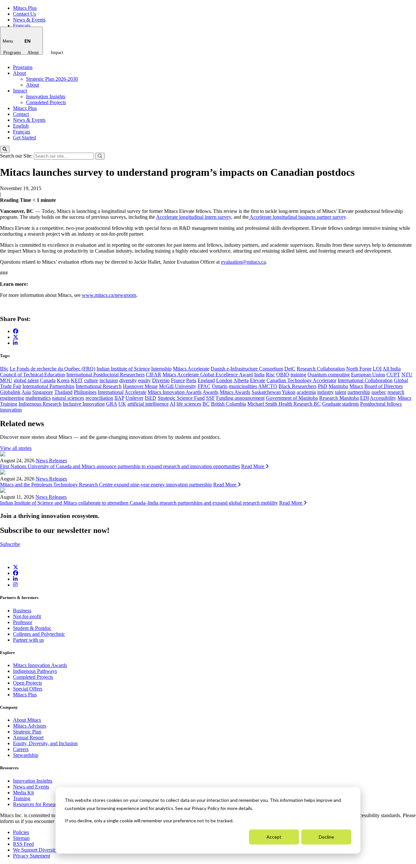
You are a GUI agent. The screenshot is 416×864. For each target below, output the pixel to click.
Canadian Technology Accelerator (301, 380)
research (395, 392)
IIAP (119, 398)
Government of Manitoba (292, 398)
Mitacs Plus (25, 8)
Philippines (85, 392)
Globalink (10, 392)
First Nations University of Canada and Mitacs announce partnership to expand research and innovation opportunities (120, 466)
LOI (377, 368)
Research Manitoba (339, 398)
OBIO (282, 374)
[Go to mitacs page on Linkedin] (15, 343)
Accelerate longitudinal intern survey (193, 217)
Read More (253, 466)
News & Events (29, 19)
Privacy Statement (31, 855)
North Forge (358, 368)
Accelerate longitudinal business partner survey (297, 217)
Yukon (288, 392)
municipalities (243, 386)
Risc (270, 374)
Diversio (161, 380)
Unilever (134, 398)
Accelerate (135, 392)
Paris (191, 380)
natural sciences (68, 398)
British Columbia (228, 404)
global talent (26, 380)
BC (206, 404)
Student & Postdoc (32, 628)
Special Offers (27, 688)
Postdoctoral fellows (381, 404)
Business (22, 610)
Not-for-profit (27, 616)
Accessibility (383, 398)
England (206, 380)
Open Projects (27, 683)
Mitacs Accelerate (191, 368)
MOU (6, 380)
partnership (358, 392)
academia (306, 392)
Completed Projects (46, 102)
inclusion (108, 380)
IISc (4, 368)
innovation (11, 409)
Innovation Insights (45, 96)
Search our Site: (17, 156)
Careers (21, 749)
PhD (322, 386)
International (111, 392)
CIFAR (153, 374)
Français (21, 25)
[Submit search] (100, 156)
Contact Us (24, 14)
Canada (48, 380)
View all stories (16, 448)
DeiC (289, 368)
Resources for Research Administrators (53, 804)
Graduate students (340, 404)
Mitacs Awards (235, 392)
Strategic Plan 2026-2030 (52, 79)
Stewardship (25, 755)
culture (91, 380)
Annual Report (28, 737)
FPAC (204, 386)
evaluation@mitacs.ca (243, 262)
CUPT (393, 374)
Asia (26, 392)
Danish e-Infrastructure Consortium (247, 368)
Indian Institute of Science (123, 368)
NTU (406, 374)
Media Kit (23, 792)
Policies (21, 832)
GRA (111, 404)
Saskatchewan (266, 392)
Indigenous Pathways (35, 671)
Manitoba (338, 386)
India (259, 374)
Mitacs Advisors (29, 726)
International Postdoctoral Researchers (105, 374)
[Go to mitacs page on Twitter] (15, 337)
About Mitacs (27, 720)
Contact (21, 114)
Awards (210, 392)
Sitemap (21, 838)
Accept (273, 837)
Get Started (24, 137)
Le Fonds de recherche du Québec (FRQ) (52, 368)
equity (144, 380)
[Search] (4, 149)
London (224, 380)
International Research (99, 386)
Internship (161, 368)
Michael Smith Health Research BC (284, 404)
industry (325, 392)
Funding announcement (240, 398)
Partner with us (28, 640)
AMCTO (267, 386)
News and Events (31, 786)
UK (122, 404)
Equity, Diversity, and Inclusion (45, 743)
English (21, 126)
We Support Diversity (35, 850)
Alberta (241, 380)
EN (27, 41)
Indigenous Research (40, 404)
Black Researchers (298, 386)
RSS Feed (23, 844)
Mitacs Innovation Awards (175, 392)
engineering (12, 398)
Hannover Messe (140, 386)
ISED (150, 398)
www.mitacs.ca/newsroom (109, 295)
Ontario (220, 386)
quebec (378, 392)
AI (172, 404)
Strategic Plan (27, 731)
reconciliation (99, 398)
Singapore (42, 392)
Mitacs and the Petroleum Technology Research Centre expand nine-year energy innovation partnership (106, 484)
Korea (63, 380)
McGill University (177, 386)
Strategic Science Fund (181, 398)
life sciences (188, 404)
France (178, 380)
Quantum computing (328, 374)
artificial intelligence (148, 404)
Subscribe (10, 544)
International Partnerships (48, 386)
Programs (12, 52)
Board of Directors (383, 386)
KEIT (77, 380)
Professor (22, 622)
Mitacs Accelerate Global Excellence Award (207, 374)
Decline (326, 837)
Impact (57, 52)
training (298, 374)
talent (340, 392)
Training (21, 798)
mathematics (38, 398)
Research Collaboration (321, 368)
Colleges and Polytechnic (39, 634)
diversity (128, 380)
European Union (368, 374)
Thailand (63, 392)
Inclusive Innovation (84, 404)
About (33, 52)
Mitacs (356, 386)
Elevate (257, 380)
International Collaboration (365, 380)
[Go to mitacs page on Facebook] (15, 331)
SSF (210, 398)
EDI (364, 398)
